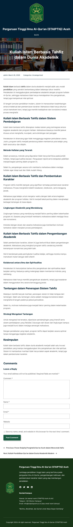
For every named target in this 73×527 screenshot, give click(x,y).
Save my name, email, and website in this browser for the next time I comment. (38, 432)
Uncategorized (37, 75)
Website (6, 422)
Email (6, 412)
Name (6, 402)
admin (5, 75)
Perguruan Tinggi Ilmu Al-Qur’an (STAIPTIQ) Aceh (36, 29)
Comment (8, 378)
